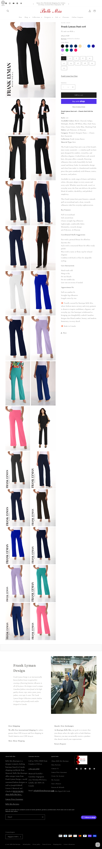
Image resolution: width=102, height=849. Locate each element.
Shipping (63, 38)
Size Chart (69, 76)
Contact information (69, 844)
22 (64, 68)
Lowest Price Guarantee (14, 799)
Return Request (60, 744)
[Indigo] (71, 46)
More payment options (78, 106)
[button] (7, 11)
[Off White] (84, 46)
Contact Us (55, 768)
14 (71, 63)
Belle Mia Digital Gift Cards (60, 791)
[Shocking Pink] (75, 50)
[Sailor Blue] (71, 50)
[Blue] (88, 46)
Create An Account (57, 776)
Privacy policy (36, 844)
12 (64, 63)
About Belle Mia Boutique (60, 761)
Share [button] (65, 333)
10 (89, 58)
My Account (55, 780)
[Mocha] (80, 46)
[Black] (62, 46)
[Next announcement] (68, 4)
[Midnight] (75, 46)
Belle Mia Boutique (15, 844)
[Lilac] (62, 50)
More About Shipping (16, 741)
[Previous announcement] (33, 4)
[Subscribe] (42, 817)
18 (85, 63)
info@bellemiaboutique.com (43, 791)
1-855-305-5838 (33, 769)
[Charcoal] (67, 46)
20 (92, 63)
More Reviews (56, 765)
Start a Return (56, 784)
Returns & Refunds (57, 787)
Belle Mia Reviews (12, 804)
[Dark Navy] (93, 46)
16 (78, 63)
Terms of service (46, 844)
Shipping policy (57, 844)
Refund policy (26, 844)
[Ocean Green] (67, 50)
